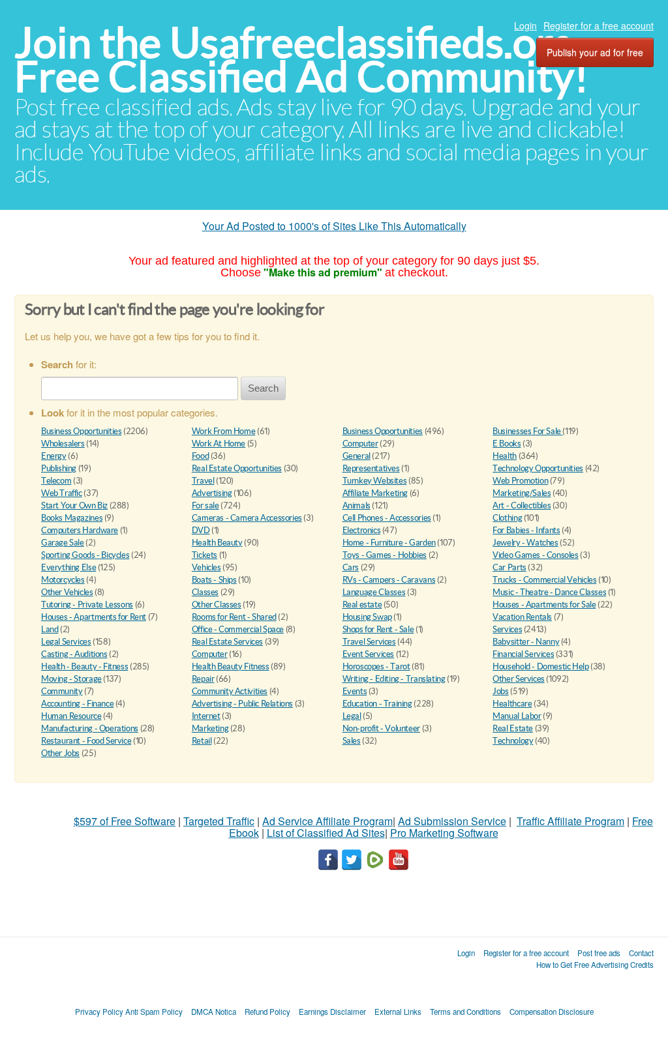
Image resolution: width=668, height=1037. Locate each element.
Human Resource (71, 716)
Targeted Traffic (218, 820)
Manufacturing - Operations (89, 728)
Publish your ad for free (595, 52)
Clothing (507, 518)
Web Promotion (520, 481)
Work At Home (218, 443)
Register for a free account (598, 25)
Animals (356, 505)
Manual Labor (517, 716)
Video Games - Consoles (535, 555)
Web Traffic (61, 493)
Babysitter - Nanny (526, 642)
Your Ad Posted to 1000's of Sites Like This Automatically (334, 225)
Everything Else (68, 567)
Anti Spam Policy (154, 1011)
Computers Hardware (79, 530)
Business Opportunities (81, 431)
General (356, 456)
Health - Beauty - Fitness (84, 666)
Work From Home (224, 431)
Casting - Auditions (74, 654)
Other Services (519, 679)
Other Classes (216, 604)
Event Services (368, 654)
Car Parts (509, 567)
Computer (360, 443)
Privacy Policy (99, 1011)
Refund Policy (267, 1011)
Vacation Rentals (522, 617)
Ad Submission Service (452, 820)
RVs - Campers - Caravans (389, 580)
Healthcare (512, 703)
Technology (513, 741)
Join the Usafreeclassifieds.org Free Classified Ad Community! (301, 59)
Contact (641, 953)
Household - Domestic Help (540, 666)
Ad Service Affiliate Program (327, 820)
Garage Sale (62, 543)
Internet (206, 716)
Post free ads (598, 953)
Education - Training (377, 703)
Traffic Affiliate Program (570, 820)
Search (263, 388)
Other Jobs (60, 753)
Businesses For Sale (527, 431)
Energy (54, 456)
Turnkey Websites (374, 481)
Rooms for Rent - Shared (234, 617)
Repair (203, 679)
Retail (202, 741)
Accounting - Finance (77, 703)
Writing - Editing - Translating (394, 679)
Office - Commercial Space (238, 629)
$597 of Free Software (124, 820)
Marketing (210, 728)
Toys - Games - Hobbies (384, 555)
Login (525, 25)
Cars (350, 567)
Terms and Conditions (465, 1011)
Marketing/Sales (522, 493)
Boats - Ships (214, 580)
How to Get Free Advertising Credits (595, 964)
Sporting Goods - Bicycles (85, 555)
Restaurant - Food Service (86, 741)
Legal (351, 716)
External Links (397, 1011)
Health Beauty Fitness (230, 666)
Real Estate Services (227, 642)
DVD (201, 530)
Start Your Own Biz (74, 505)
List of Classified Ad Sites (326, 832)
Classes (205, 592)
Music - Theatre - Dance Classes (549, 592)
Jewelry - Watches (525, 543)
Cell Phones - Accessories (386, 518)
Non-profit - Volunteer (381, 728)
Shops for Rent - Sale (378, 629)
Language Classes (374, 592)
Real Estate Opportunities (237, 468)
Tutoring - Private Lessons (87, 604)
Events (354, 691)
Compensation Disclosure (551, 1011)
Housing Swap (367, 617)
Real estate (362, 604)
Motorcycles (63, 580)
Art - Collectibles (522, 505)
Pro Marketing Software (444, 832)
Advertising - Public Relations (242, 703)
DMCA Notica (213, 1011)
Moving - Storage (71, 679)
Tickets (204, 555)
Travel (203, 481)
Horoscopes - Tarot (376, 666)
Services (507, 629)
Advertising (212, 493)
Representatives (371, 468)
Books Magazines (71, 518)
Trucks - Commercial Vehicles (544, 580)
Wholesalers (63, 443)
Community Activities (229, 691)
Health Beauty (217, 543)
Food (200, 456)
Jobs (500, 691)
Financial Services (523, 654)
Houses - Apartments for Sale (544, 604)
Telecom (56, 481)
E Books (507, 443)
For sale (205, 505)
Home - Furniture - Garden (389, 543)
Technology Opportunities (538, 468)
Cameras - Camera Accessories (247, 518)
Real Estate (513, 728)
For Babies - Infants (526, 530)
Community (62, 691)
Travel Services (369, 642)
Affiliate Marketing (375, 493)
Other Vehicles (67, 592)
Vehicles (206, 567)
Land (49, 629)
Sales (351, 741)
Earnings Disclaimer (332, 1011)
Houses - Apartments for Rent (93, 617)
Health (505, 456)
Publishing (58, 468)
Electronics (361, 530)
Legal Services (66, 642)
